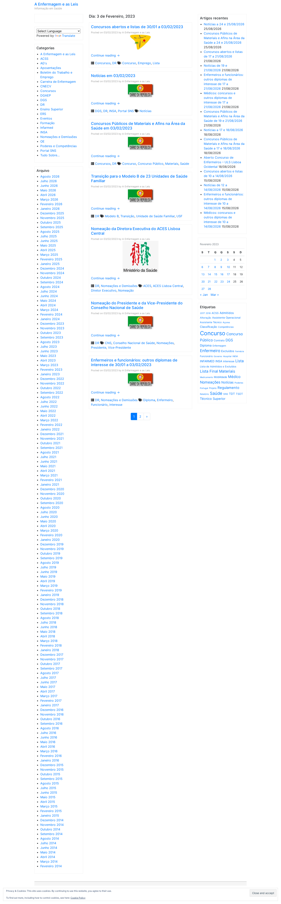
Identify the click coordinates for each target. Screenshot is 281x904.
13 (203, 274)
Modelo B (112, 216)
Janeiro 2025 (50, 264)
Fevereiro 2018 (51, 645)
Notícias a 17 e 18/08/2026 (223, 130)
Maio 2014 (47, 852)
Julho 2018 (48, 622)
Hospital (227, 356)
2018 (208, 313)
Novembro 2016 (52, 714)
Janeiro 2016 (49, 760)
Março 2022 (49, 420)
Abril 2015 (47, 802)
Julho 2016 (48, 733)
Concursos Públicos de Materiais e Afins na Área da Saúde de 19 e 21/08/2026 (224, 116)
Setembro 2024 (51, 282)
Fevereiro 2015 (51, 811)
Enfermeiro (165, 400)
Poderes (239, 382)
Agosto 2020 (49, 507)
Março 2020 (49, 530)
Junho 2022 (49, 406)
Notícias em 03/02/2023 (113, 75)
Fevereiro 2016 (51, 756)
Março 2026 (49, 199)
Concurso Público (150, 164)
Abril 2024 (48, 305)
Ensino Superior (51, 109)
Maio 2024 (48, 300)
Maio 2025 (48, 245)
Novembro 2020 (52, 494)
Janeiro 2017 (49, 705)
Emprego (144, 63)
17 (228, 274)
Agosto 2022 (49, 397)
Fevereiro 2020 (51, 535)
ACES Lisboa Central (168, 286)
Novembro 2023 (52, 328)
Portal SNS (48, 150)
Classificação (208, 327)
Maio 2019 (47, 576)
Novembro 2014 (52, 825)
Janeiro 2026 (50, 209)
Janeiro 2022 (50, 429)
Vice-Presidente (119, 347)
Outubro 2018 (50, 609)
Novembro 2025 (52, 218)
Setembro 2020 (51, 503)
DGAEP (45, 95)
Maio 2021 (47, 466)
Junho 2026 (49, 186)
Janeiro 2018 (49, 650)
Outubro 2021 (50, 443)
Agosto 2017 (49, 673)
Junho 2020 (49, 517)
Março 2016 (49, 751)
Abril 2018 (47, 636)
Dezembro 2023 (52, 323)
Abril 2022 (48, 415)
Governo (218, 356)
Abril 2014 (47, 857)
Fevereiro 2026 (51, 204)
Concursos (48, 91)
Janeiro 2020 (50, 540)
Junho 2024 (49, 296)
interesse (115, 405)
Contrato (219, 340)
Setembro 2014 (51, 834)
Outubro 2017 (50, 664)
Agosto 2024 (49, 287)
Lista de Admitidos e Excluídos (218, 366)
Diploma (149, 400)
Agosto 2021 (49, 452)
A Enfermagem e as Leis (56, 4)
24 (228, 281)
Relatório (204, 394)
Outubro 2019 (50, 553)
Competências (226, 326)
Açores (226, 322)
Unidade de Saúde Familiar (155, 216)
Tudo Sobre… (50, 155)
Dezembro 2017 (51, 654)
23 (222, 281)
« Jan (204, 295)
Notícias (145, 111)
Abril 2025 (48, 250)
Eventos (46, 118)
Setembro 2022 (51, 392)
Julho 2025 (48, 236)
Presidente (98, 347)
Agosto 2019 (49, 563)
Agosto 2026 (49, 176)
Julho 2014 (48, 843)
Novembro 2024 (52, 273)
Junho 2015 (48, 792)
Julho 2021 (48, 457)
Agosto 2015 (49, 783)
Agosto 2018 (49, 618)
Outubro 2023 (50, 333)
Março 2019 (49, 586)
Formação (47, 123)
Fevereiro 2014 (51, 866)
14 (209, 274)
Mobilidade (220, 377)
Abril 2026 (48, 195)
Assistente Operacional (226, 317)
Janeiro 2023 (50, 374)
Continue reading (105, 55)
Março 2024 (49, 310)
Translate (68, 36)
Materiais (171, 164)
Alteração (205, 317)
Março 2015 (49, 806)
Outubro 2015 (50, 774)
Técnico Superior (212, 399)
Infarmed (46, 127)
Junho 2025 (49, 241)
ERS (43, 114)
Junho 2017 (48, 682)
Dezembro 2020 (52, 489)
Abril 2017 (47, 691)
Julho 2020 (48, 512)
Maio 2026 (48, 190)
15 (215, 274)
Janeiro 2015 (49, 815)
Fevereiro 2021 (51, 480)
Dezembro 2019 (51, 544)
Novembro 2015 (52, 769)
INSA (43, 132)
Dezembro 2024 (52, 268)
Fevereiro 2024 (51, 314)
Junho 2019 (48, 572)
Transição (127, 216)
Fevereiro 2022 (51, 425)
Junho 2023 (49, 351)
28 (209, 288)
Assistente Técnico (211, 322)
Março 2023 (49, 365)
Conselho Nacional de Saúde (134, 343)
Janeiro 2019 (49, 595)
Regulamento (228, 388)
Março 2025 (49, 255)
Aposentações (50, 68)
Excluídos (227, 351)
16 (221, 274)
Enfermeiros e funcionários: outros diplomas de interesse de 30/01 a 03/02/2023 (134, 362)
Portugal (204, 388)
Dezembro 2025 (52, 213)
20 (203, 281)
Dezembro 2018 (51, 599)
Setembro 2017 (51, 668)
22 (215, 281)
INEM (235, 356)
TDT (232, 394)
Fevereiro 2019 (51, 590)
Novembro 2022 (52, 383)
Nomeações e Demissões (58, 137)
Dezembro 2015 (51, 765)
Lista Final (209, 371)
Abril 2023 (48, 360)
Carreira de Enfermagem (58, 82)
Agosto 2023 (49, 342)
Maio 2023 (48, 356)
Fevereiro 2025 (51, 259)
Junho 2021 (48, 461)
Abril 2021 (47, 471)
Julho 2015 (48, 788)
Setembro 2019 (51, 558)
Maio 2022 (48, 411)
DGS (43, 100)
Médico (234, 377)
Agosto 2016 (49, 728)
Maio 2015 (47, 797)
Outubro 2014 (50, 829)
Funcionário (99, 405)
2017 (202, 313)
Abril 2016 (47, 746)
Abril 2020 (48, 526)
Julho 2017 (48, 677)
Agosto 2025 (49, 232)
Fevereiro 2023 (51, 369)
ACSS (44, 59)
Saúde (184, 164)
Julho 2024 (48, 291)
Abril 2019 (47, 581)
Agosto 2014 (49, 838)
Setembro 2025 (51, 227)
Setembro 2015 (51, 779)
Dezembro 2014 (51, 820)
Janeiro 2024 (50, 319)
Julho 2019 (48, 567)
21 (209, 281)
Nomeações (165, 343)
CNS (108, 343)
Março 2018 (49, 641)
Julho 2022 (48, 402)
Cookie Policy (78, 897)
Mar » (215, 295)
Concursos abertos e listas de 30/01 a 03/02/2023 (137, 27)
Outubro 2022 (50, 388)
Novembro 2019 (52, 549)
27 (203, 288)
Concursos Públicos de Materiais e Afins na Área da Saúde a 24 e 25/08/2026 (224, 37)
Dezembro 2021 (51, 434)
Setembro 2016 (51, 723)
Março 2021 (49, 475)
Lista (156, 63)
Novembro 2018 (52, 604)
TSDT (239, 393)
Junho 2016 (48, 737)
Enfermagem (219, 345)
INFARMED (207, 361)
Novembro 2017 (51, 659)
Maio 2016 (47, 742)
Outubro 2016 (50, 719)
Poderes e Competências (58, 146)
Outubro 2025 (50, 222)
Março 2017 (48, 696)
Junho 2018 (48, 627)
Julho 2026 (48, 181)
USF (179, 216)
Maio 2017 (47, 687)
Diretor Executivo (103, 290)
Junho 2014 (48, 848)
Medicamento (206, 377)
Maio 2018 (47, 632)
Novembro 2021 (52, 438)
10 (228, 267)
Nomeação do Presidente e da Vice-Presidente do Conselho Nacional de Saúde (137, 305)
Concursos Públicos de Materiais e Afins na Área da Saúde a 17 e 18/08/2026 (224, 143)
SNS (225, 394)
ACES (147, 286)
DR (42, 105)
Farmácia (239, 351)
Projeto (213, 388)
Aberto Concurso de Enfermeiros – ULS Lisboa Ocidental (222, 162)
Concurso (129, 63)
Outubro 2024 (50, 277)
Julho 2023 (48, 346)
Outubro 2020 (50, 498)
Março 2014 (49, 861)
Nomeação (126, 290)
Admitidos (227, 313)
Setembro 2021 (51, 448)
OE (42, 141)
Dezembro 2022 (52, 379)
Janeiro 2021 (49, 484)
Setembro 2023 (51, 337)
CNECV (45, 86)
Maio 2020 (48, 521)
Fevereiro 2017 (51, 700)
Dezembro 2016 (51, 710)
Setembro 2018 (51, 613)
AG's (43, 63)
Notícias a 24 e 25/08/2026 (224, 24)
